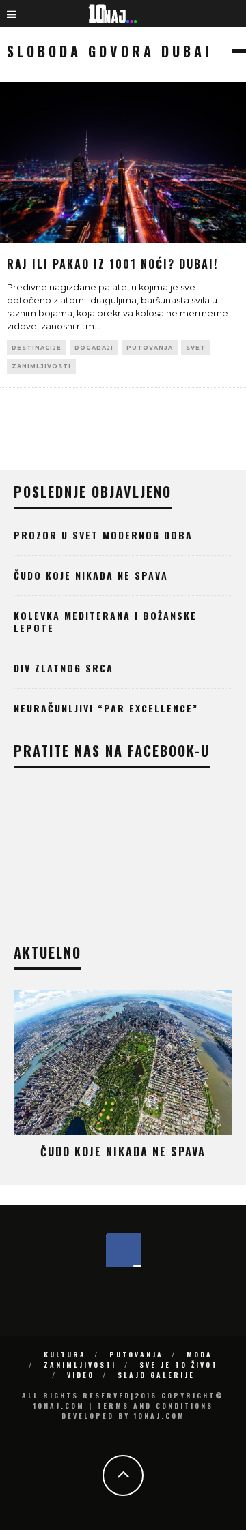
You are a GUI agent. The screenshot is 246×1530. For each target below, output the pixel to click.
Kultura (65, 1354)
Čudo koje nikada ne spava (91, 575)
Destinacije (37, 347)
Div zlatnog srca (63, 668)
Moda (200, 1354)
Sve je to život (178, 1365)
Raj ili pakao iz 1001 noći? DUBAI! (112, 264)
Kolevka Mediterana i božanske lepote (105, 621)
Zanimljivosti (41, 366)
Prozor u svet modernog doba (103, 535)
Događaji (93, 347)
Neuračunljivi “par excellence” (106, 708)
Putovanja (149, 347)
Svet (196, 347)
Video (80, 1375)
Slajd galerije (156, 1375)
